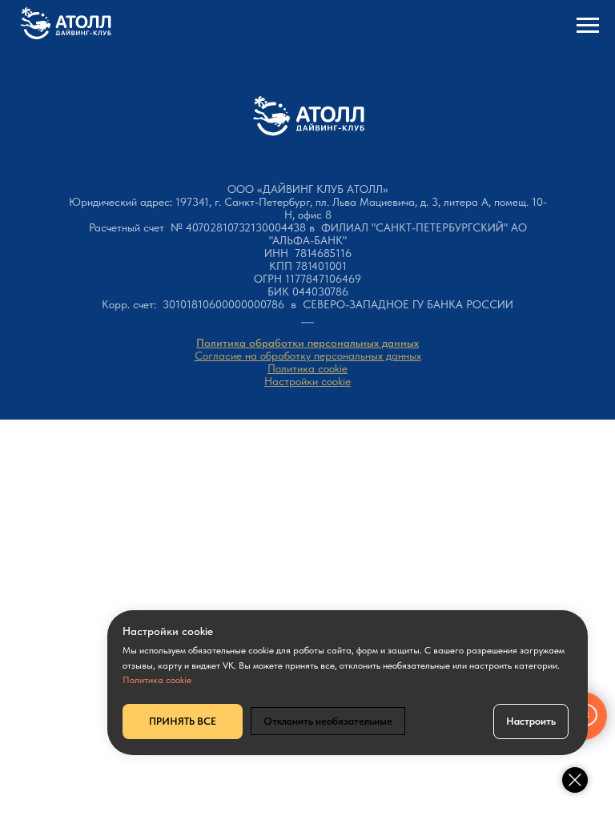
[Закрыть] (575, 780)
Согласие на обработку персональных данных (308, 355)
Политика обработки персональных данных (307, 342)
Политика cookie (307, 368)
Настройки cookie (307, 381)
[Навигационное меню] (588, 26)
